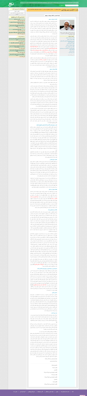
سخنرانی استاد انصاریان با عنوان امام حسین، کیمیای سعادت (17, 46)
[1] (47, 48)
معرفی (57, 391)
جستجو (62, 5)
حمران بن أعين (71, 51)
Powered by (82, 395)
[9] (56, 322)
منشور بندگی (40, 2)
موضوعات (73, 9)
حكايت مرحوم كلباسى (70, 43)
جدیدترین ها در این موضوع (17, 17)
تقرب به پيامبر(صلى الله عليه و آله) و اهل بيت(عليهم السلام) (67, 41)
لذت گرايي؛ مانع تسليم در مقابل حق (17, 42)
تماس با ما (15, 391)
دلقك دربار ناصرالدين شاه (70, 47)
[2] (31, 50)
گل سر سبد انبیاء (17, 19)
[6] (33, 264)
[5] (50, 198)
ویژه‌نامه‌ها (45, 2)
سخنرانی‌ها (64, 9)
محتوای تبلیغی (76, 2)
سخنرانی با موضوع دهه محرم (48, 9)
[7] (47, 278)
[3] (43, 52)
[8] (32, 285)
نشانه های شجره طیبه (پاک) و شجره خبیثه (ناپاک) (17, 26)
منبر (27, 2)
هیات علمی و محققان (49, 391)
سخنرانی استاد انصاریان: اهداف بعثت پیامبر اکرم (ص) (17, 39)
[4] (35, 132)
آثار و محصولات (40, 391)
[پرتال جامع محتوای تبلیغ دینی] (13, 4)
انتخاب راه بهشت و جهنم (70, 38)
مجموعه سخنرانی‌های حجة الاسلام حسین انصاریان (16, 13)
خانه (77, 9)
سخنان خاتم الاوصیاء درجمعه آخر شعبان (16, 22)
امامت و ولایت (56, 2)
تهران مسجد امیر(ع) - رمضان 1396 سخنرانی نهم (17, 32)
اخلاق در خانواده (16, 11)
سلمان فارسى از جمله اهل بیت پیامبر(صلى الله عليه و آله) (67, 49)
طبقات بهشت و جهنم (70, 39)
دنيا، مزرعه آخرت (71, 52)
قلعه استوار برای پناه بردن (17, 29)
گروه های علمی (22, 391)
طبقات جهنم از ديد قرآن (70, 45)
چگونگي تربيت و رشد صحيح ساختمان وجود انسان (17, 55)
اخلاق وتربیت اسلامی (68, 2)
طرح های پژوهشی (31, 391)
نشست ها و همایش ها (65, 391)
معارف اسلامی (61, 2)
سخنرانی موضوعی (58, 9)
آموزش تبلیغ (50, 2)
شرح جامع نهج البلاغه (33, 2)
